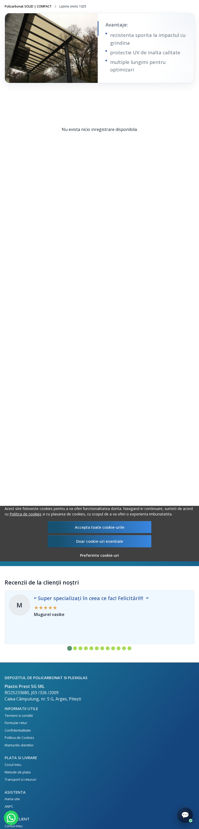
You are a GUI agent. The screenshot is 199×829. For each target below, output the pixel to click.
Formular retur (16, 722)
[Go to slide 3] (80, 648)
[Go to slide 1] (69, 648)
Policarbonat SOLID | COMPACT (28, 6)
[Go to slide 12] (129, 648)
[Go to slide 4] (86, 648)
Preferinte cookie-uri (99, 555)
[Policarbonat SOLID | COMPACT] (51, 48)
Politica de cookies (25, 514)
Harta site (12, 799)
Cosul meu (13, 764)
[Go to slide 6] (97, 648)
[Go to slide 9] (113, 648)
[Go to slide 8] (108, 648)
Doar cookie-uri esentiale (99, 541)
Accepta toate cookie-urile (99, 527)
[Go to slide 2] (75, 648)
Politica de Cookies (19, 737)
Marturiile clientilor (19, 745)
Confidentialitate (18, 730)
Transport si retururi (20, 779)
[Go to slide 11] (124, 648)
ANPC (9, 806)
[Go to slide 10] (118, 648)
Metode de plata (18, 772)
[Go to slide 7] (102, 648)
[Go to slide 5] (91, 648)
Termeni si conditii (19, 715)
